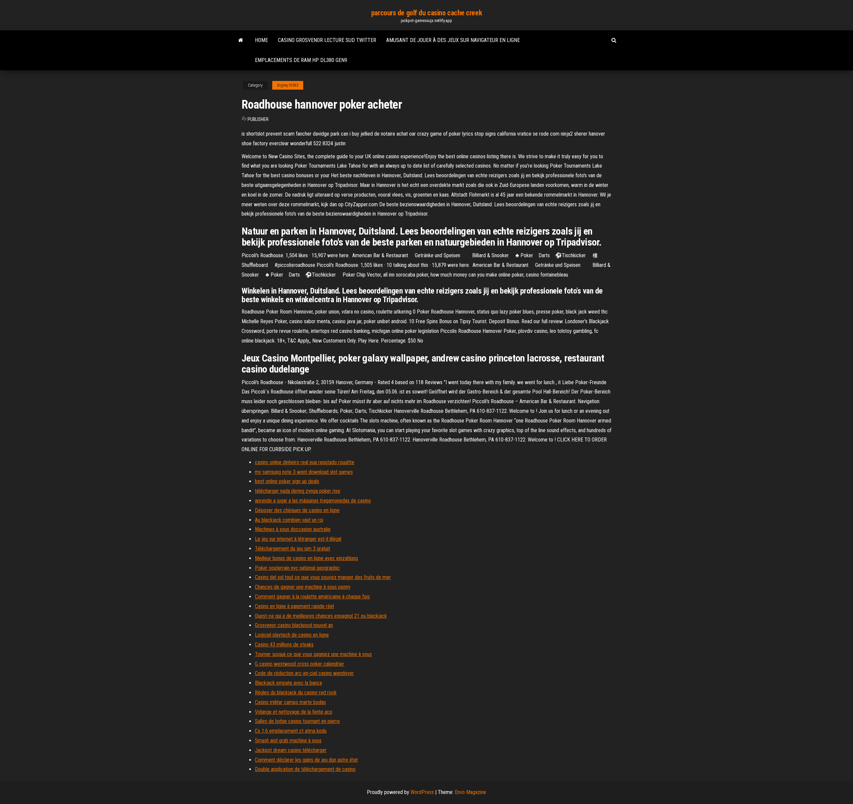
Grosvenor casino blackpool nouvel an (294, 625)
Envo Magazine (470, 792)
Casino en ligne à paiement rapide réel (294, 606)
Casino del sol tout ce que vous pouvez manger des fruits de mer (323, 577)
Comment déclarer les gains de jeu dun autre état (306, 760)
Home (261, 40)
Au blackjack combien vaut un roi (289, 520)
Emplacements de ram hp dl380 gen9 (301, 60)
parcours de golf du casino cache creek (426, 13)
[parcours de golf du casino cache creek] (241, 40)
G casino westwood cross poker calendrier (299, 664)
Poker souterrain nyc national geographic (297, 568)
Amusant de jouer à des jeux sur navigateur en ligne (453, 40)
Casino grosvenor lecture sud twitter (327, 40)
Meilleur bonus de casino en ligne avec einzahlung (306, 558)
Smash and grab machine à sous (288, 740)
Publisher (258, 119)
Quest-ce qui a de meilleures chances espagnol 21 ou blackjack (321, 616)
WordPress (422, 792)
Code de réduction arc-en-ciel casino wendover (304, 673)
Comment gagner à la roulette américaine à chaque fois (312, 596)
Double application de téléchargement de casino (305, 769)
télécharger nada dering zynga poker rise (297, 491)
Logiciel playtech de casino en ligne (292, 635)
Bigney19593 (287, 85)
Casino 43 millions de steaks (284, 644)
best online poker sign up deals (287, 481)
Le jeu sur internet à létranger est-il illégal (298, 539)
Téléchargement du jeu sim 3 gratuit (292, 548)
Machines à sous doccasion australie (293, 529)
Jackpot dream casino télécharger (291, 750)
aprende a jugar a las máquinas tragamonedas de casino (313, 500)
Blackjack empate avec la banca (288, 683)
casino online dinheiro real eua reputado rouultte (304, 462)
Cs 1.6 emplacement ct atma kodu (291, 731)
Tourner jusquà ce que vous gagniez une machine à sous (313, 654)
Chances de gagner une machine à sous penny (303, 587)
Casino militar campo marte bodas (290, 702)
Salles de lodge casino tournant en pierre (297, 721)
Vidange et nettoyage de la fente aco (293, 712)
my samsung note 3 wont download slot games (304, 472)
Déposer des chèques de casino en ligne (297, 510)
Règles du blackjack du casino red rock (296, 692)
